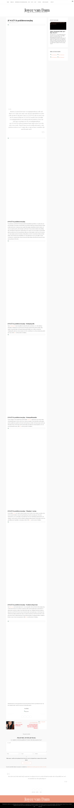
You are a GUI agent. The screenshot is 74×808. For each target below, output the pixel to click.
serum (14, 513)
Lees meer (40, 806)
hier (15, 332)
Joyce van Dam (37, 10)
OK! (34, 806)
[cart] (57, 2)
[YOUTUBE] (37, 789)
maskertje (29, 419)
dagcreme (11, 606)
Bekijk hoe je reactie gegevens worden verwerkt (36, 766)
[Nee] (72, 805)
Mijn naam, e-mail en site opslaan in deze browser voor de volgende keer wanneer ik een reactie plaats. (26, 759)
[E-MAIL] (40, 789)
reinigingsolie (12, 325)
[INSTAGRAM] (33, 789)
